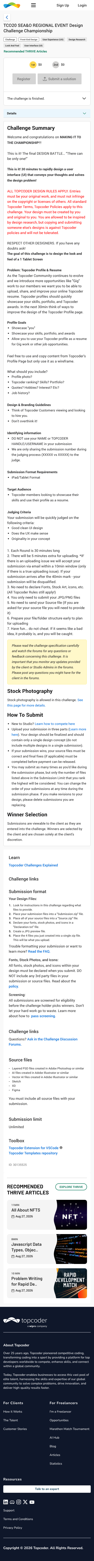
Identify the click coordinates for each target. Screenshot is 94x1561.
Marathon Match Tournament (69, 1429)
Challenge (10, 39)
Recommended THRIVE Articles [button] (25, 51)
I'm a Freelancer (60, 1412)
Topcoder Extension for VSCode (33, 1147)
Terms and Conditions (18, 1519)
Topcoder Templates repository (33, 1153)
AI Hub (54, 1438)
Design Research (77, 39)
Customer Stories (15, 1429)
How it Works (12, 1412)
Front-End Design (28, 39)
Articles (55, 1455)
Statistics (56, 1464)
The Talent (10, 1420)
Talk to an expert (47, 1489)
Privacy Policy (12, 1528)
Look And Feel (12, 45)
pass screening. (43, 1016)
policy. (14, 986)
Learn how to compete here (55, 724)
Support (8, 1510)
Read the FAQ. (39, 951)
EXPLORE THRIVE (71, 1187)
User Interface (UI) (33, 45)
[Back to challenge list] (6, 17)
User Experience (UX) (53, 39)
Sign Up (63, 5)
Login (82, 5)
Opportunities (59, 1420)
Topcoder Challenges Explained (33, 865)
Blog (53, 1446)
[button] (33, 5)
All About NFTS (25, 1209)
